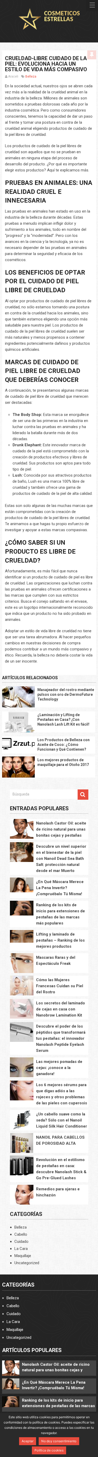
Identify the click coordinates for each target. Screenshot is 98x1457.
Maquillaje (22, 1255)
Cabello (20, 1234)
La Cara (21, 1248)
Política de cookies (49, 1450)
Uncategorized (26, 1263)
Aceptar (28, 1441)
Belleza (30, 76)
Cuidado (21, 1241)
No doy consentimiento (58, 1441)
